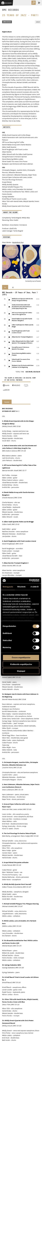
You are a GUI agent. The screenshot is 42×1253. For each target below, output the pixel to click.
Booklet (6, 402)
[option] (21, 261)
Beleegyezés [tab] (8, 587)
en (34, 6)
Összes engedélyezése (21, 657)
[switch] (36, 633)
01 (5, 287)
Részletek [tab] (21, 587)
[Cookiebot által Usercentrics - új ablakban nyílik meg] (29, 580)
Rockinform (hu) (18, 242)
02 (13, 287)
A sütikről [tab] (34, 587)
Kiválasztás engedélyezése (21, 664)
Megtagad (21, 671)
